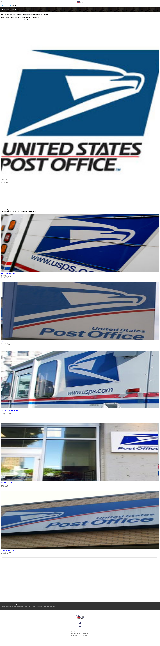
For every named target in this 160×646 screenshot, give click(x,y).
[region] (80, 34)
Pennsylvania (7, 5)
